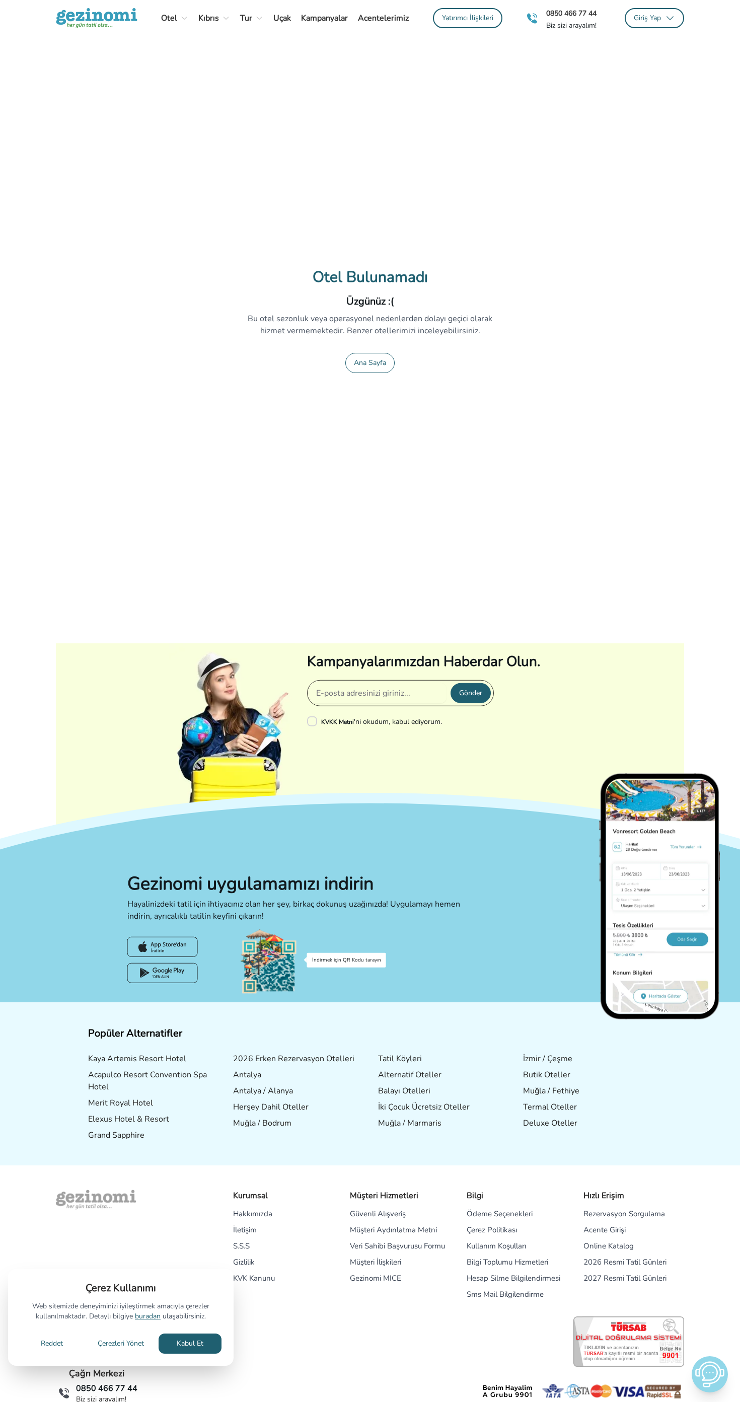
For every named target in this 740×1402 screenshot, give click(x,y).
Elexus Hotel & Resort (128, 1119)
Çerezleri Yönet (121, 1343)
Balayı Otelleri (404, 1090)
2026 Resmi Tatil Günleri (625, 1262)
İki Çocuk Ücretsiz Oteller (424, 1107)
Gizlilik (244, 1262)
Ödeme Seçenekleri (500, 1214)
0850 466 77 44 (571, 13)
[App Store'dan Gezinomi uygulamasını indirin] (162, 947)
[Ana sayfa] (96, 18)
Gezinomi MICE (375, 1278)
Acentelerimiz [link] (383, 18)
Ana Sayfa (370, 362)
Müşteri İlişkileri (375, 1262)
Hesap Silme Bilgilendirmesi (513, 1278)
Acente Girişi (604, 1230)
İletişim (245, 1230)
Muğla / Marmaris (409, 1123)
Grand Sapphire (116, 1135)
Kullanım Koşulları (496, 1246)
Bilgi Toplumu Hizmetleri (507, 1262)
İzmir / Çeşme (547, 1058)
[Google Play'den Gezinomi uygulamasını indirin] (162, 973)
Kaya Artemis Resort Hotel (137, 1058)
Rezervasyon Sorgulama (624, 1214)
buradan (148, 1316)
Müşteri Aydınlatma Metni (393, 1230)
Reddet (52, 1343)
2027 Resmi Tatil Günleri (625, 1278)
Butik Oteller (546, 1074)
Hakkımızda (252, 1214)
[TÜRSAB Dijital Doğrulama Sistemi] (628, 1341)
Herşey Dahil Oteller (271, 1107)
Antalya (247, 1074)
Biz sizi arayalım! (571, 26)
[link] (467, 18)
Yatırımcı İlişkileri (467, 18)
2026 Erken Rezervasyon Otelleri (293, 1058)
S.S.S (241, 1246)
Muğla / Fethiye (551, 1090)
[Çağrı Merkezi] (532, 18)
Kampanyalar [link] (324, 18)
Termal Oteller (550, 1107)
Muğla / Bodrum (262, 1123)
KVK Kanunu (254, 1278)
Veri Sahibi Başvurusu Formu (397, 1246)
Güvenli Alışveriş (378, 1214)
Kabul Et (190, 1343)
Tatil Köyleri (400, 1058)
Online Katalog (608, 1246)
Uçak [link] (282, 18)
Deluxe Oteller (550, 1123)
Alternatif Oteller (409, 1074)
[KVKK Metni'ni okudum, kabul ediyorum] (314, 721)
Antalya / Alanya (263, 1090)
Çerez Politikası (492, 1230)
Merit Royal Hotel (120, 1103)
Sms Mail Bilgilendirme (505, 1294)
